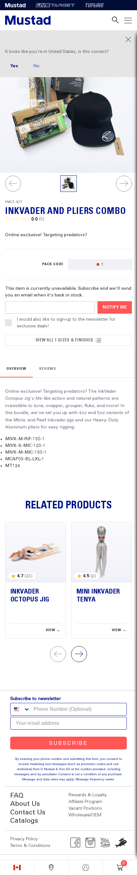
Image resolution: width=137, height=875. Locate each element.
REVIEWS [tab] (47, 369)
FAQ (17, 795)
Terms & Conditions (30, 845)
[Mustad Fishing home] (28, 20)
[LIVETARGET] (55, 5)
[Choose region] (17, 867)
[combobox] (20, 709)
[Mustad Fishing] (18, 5)
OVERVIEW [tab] (16, 369)
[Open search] (115, 20)
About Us (25, 804)
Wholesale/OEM (84, 815)
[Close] (68, 39)
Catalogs (24, 821)
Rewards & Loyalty (87, 795)
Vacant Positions (85, 808)
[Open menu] (128, 20)
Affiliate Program (85, 801)
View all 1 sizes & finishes (64, 340)
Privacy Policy (24, 839)
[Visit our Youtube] (105, 842)
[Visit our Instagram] (90, 842)
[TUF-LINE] (94, 5)
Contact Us (27, 812)
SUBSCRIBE (68, 743)
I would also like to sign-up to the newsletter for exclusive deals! (66, 322)
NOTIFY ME (115, 307)
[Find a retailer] (51, 867)
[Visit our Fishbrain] (121, 842)
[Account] (86, 867)
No (36, 66)
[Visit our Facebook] (75, 842)
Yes (14, 66)
